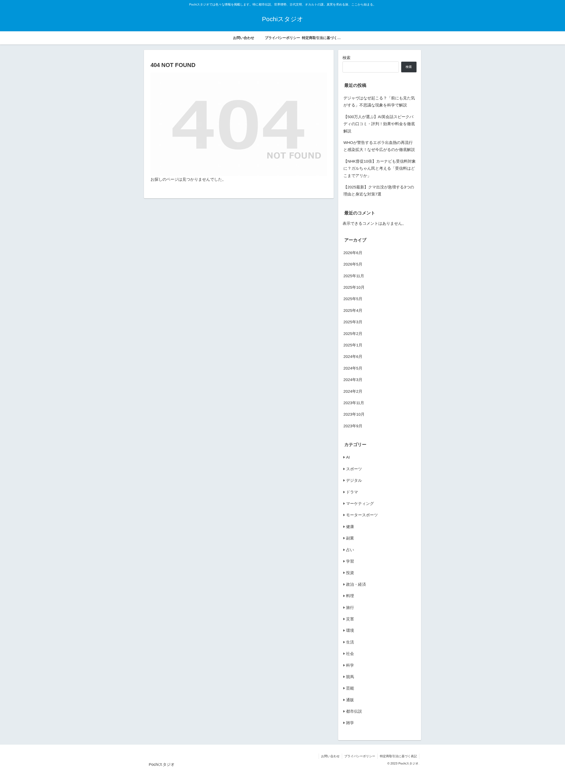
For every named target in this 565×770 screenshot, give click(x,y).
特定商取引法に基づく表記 (398, 756)
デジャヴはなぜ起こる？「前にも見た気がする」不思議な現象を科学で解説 (379, 101)
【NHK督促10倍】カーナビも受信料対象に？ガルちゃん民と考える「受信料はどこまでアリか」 (379, 168)
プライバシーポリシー (359, 756)
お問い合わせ (330, 756)
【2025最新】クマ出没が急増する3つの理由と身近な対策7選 (378, 190)
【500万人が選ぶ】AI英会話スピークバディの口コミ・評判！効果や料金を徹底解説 (379, 124)
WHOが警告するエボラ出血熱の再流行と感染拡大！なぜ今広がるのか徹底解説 (379, 146)
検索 (346, 58)
